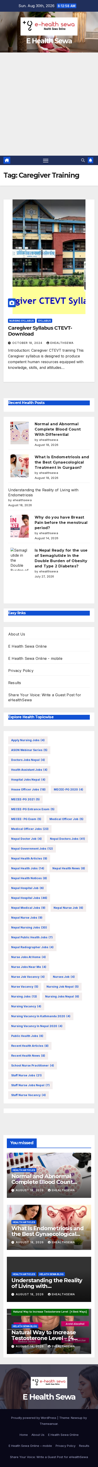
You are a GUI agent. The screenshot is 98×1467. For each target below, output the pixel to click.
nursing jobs (24, 996)
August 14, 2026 (30, 1346)
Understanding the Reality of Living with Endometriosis (46, 1286)
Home (24, 1435)
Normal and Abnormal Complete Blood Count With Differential (58, 429)
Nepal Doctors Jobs (67, 838)
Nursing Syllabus (21, 320)
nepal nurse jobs (26, 917)
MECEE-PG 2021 (25, 799)
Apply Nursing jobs (28, 740)
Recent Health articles (30, 1045)
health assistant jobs (29, 769)
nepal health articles (29, 858)
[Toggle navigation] (46, 160)
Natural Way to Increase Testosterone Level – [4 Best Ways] (43, 1338)
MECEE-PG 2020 (68, 789)
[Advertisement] (49, 104)
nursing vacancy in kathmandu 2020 (40, 1016)
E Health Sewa (49, 41)
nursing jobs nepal (62, 996)
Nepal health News (68, 868)
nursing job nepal (62, 986)
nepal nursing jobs (29, 927)
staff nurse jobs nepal (30, 1085)
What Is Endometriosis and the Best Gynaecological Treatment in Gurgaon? (62, 462)
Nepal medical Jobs (28, 907)
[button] (83, 160)
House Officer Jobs (28, 789)
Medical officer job (66, 819)
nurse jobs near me (28, 967)
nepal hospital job (27, 888)
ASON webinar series (29, 750)
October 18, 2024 (27, 343)
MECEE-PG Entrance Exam (32, 809)
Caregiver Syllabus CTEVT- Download (40, 331)
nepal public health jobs (32, 937)
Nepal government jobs (32, 848)
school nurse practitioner (32, 1065)
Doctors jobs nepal (28, 760)
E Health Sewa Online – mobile (30, 1446)
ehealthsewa (62, 343)
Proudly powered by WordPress (34, 1418)
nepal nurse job (68, 907)
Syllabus (44, 320)
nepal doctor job (26, 838)
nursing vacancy (26, 1006)
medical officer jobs (30, 829)
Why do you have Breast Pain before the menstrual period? (61, 522)
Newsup (77, 1418)
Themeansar (49, 1424)
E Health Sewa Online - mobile (35, 658)
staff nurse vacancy (28, 1095)
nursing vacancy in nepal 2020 (36, 1026)
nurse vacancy (24, 986)
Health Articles (24, 1170)
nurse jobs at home (28, 957)
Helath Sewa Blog (51, 1274)
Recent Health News (28, 1055)
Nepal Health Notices (29, 878)
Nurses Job (64, 976)
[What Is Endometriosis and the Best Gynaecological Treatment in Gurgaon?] (19, 465)
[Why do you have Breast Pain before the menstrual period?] (19, 526)
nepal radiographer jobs (32, 947)
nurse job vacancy (28, 976)
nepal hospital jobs (29, 898)
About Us (16, 634)
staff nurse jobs (26, 1075)
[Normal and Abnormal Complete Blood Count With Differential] (19, 432)
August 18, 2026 (30, 1190)
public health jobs (27, 1036)
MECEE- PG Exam (26, 819)
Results (14, 682)
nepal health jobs (27, 868)
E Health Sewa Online (27, 646)
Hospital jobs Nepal (28, 779)
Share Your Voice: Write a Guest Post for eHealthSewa (49, 1457)
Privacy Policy (21, 670)
